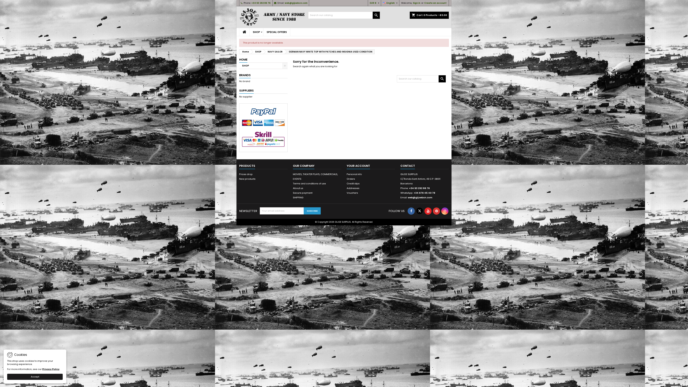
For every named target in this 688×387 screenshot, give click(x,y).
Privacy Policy (50, 369)
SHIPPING (298, 197)
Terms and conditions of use (309, 183)
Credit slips (353, 183)
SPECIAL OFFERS (277, 32)
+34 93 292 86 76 (261, 2)
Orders (351, 179)
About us (298, 188)
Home (243, 60)
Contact (407, 166)
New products (247, 179)
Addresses (353, 188)
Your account (358, 166)
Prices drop (246, 174)
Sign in (416, 2)
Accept (35, 376)
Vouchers (352, 193)
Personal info (354, 174)
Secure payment (302, 193)
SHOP (256, 32)
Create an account (435, 2)
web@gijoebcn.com (296, 2)
